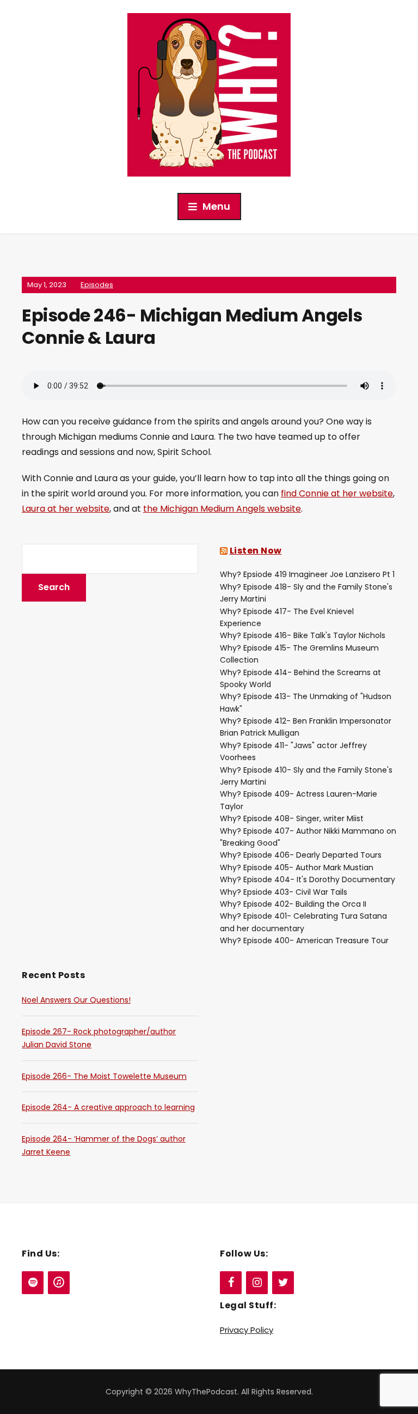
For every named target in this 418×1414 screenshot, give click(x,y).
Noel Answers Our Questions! (76, 999)
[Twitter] (283, 1282)
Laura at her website (65, 508)
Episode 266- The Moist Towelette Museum (104, 1076)
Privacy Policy (246, 1330)
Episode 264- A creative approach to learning (108, 1107)
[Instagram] (257, 1282)
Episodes (97, 285)
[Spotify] (33, 1282)
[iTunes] (59, 1282)
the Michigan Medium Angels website (222, 508)
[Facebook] (231, 1282)
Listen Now (256, 550)
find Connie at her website (337, 493)
